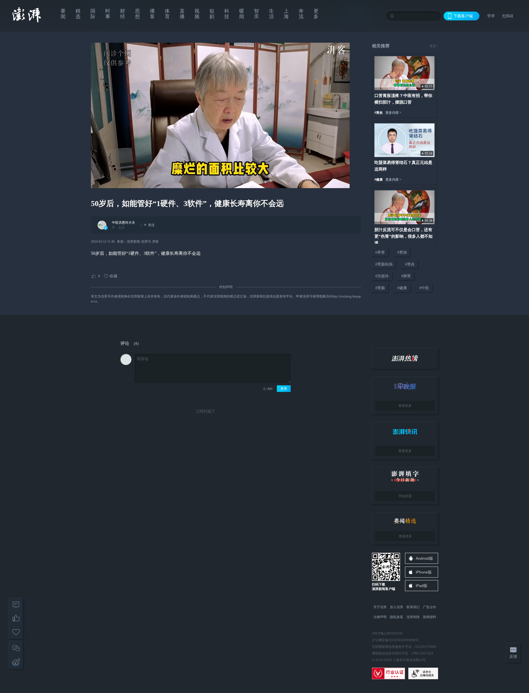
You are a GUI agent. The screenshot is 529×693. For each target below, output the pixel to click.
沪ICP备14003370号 (387, 633)
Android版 (424, 558)
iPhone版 (424, 572)
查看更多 (405, 406)
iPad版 (421, 585)
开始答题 (405, 496)
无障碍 (507, 16)
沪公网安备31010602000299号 (395, 640)
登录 (491, 15)
